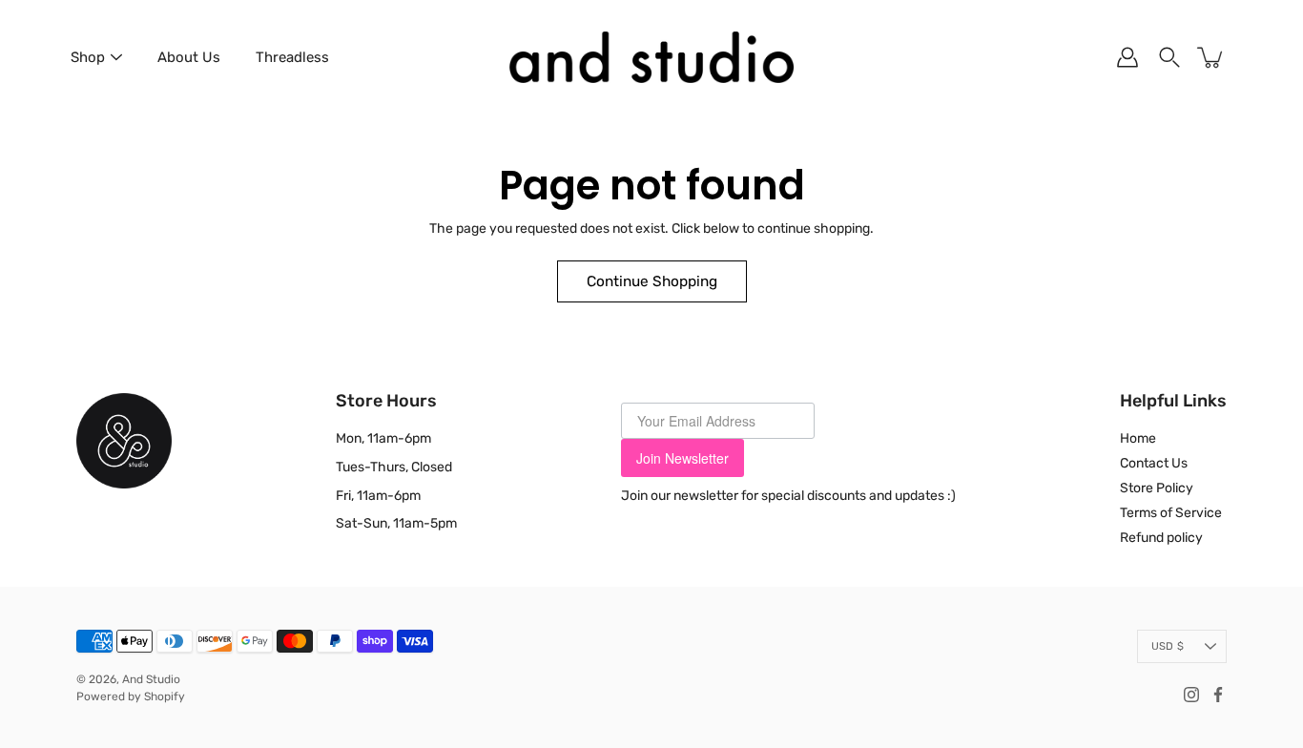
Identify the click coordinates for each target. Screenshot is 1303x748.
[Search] (1169, 57)
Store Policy (1156, 488)
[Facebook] (1218, 694)
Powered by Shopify (130, 696)
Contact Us (1154, 463)
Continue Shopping (652, 281)
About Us (188, 57)
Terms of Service (1171, 513)
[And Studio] (651, 57)
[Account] (1127, 57)
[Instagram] (1191, 694)
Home (1138, 438)
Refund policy (1161, 538)
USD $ (1167, 646)
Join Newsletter (682, 458)
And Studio (151, 679)
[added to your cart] (1211, 57)
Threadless (292, 57)
